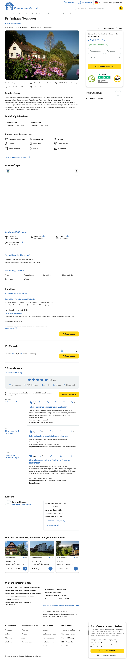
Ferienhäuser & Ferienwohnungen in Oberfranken (23, 593)
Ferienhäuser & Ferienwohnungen (14, 14)
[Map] (42, 198)
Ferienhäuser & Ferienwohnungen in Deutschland (22, 587)
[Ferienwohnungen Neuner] (16, 548)
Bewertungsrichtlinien (12, 395)
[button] (107, 655)
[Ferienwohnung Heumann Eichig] (67, 548)
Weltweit (8, 642)
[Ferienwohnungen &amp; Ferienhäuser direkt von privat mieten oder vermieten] (21, 8)
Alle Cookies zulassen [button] (107, 651)
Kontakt (46, 646)
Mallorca (8, 638)
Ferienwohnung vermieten (112, 2)
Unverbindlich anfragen (104, 66)
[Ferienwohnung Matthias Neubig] (42, 548)
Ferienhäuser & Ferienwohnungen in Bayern (20, 590)
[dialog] (107, 640)
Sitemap (8, 646)
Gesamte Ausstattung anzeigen (16, 157)
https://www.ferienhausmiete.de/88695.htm (63, 605)
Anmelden (71, 2)
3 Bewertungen (26, 504)
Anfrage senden (69, 334)
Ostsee (7, 634)
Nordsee (8, 630)
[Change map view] (8, 172)
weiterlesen (9, 328)
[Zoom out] (76, 173)
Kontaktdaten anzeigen (94, 98)
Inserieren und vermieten (71, 630)
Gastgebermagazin (68, 634)
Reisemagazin (48, 638)
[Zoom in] (76, 170)
